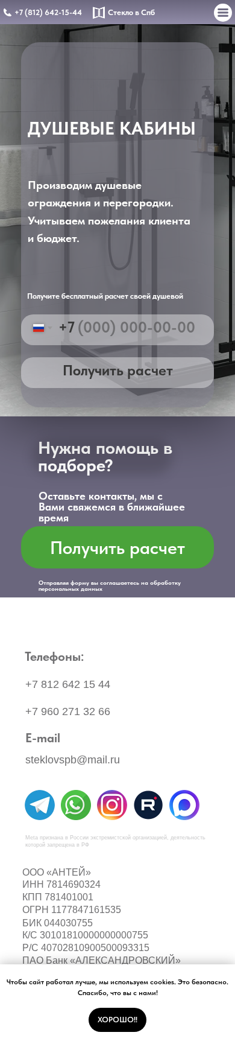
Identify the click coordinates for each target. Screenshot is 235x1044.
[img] (40, 805)
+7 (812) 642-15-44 (48, 12)
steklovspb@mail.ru (72, 760)
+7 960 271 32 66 (67, 711)
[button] (117, 547)
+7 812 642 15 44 (67, 684)
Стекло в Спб (131, 12)
